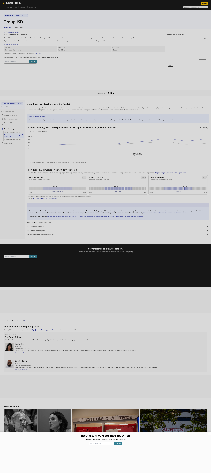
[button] (105, 236)
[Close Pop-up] (209, 433)
